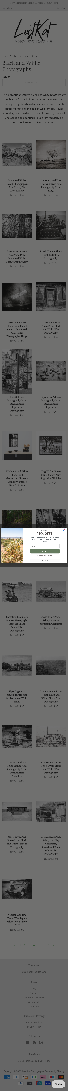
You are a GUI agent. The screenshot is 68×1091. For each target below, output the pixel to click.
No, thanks (44, 560)
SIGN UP (45, 551)
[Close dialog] (64, 530)
